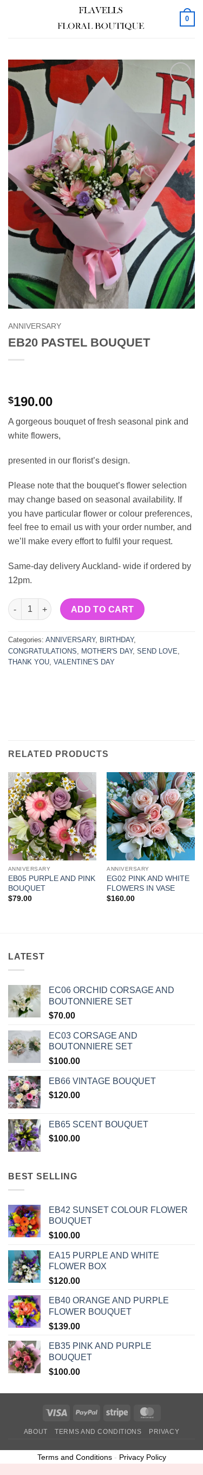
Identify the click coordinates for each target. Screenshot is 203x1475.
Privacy (164, 1431)
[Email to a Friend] (77, 686)
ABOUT (36, 1431)
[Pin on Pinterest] (96, 686)
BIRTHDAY (117, 640)
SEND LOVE (157, 651)
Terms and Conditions (98, 1431)
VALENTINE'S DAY (84, 662)
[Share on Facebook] (38, 686)
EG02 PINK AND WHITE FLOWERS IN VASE (148, 883)
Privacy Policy (142, 1457)
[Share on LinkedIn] (116, 686)
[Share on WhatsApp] (18, 686)
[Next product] (17, 377)
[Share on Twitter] (57, 686)
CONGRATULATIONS (42, 651)
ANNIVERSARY (34, 326)
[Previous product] (39, 377)
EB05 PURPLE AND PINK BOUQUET (51, 883)
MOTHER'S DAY (107, 651)
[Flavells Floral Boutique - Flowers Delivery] (100, 19)
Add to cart (102, 609)
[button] (14, 18)
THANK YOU (28, 662)
